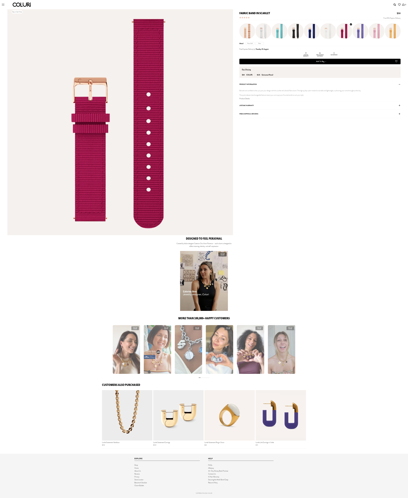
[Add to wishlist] (396, 61)
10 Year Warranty (213, 477)
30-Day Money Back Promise (218, 471)
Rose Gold (250, 43)
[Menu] (3, 5)
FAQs (210, 465)
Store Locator (138, 479)
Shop (136, 465)
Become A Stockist (140, 482)
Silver (259, 43)
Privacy (136, 477)
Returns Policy (213, 482)
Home (136, 468)
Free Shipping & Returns (248, 114)
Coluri (209, 493)
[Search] (394, 4)
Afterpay (211, 468)
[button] (244, 17)
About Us (137, 471)
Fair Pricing (246, 69)
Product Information (248, 84)
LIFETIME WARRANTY (246, 105)
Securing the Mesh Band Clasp (218, 479)
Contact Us (212, 474)
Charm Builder (139, 485)
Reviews (137, 474)
